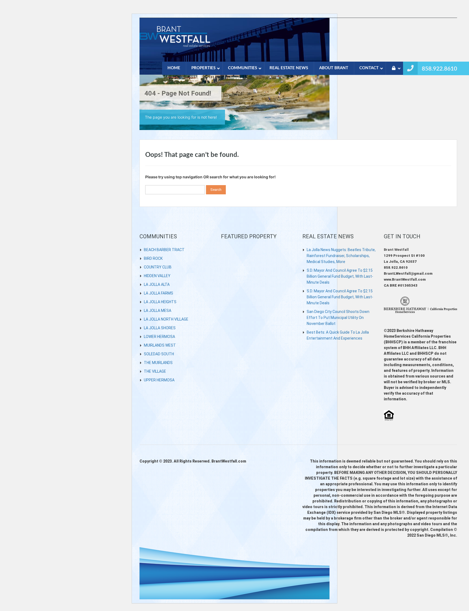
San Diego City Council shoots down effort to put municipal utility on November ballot (338, 317)
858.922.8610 (439, 69)
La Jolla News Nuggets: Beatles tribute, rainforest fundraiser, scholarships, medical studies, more (341, 256)
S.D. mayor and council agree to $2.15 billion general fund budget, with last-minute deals (340, 276)
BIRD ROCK (153, 258)
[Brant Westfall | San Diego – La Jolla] (175, 39)
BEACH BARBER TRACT (164, 250)
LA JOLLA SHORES (160, 328)
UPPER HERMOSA (159, 380)
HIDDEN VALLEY (157, 276)
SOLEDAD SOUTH (159, 354)
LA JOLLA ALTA (157, 284)
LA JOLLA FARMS (158, 293)
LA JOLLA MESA (157, 310)
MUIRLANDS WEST (160, 345)
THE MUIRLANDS (158, 362)
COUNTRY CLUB (158, 267)
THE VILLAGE (155, 371)
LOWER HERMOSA (159, 336)
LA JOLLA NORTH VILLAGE (166, 319)
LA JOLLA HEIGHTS (160, 302)
